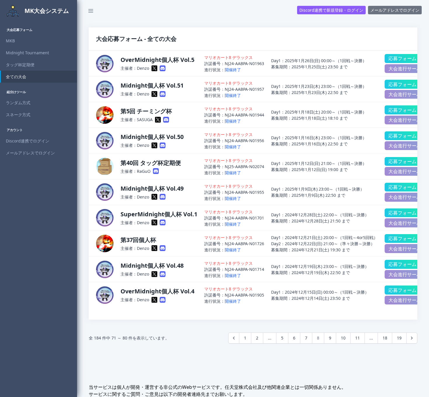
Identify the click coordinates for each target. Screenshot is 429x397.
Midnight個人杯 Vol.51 (152, 85)
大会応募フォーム (19, 29)
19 (399, 338)
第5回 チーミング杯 (146, 111)
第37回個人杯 (138, 240)
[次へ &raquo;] (411, 338)
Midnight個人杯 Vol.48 (152, 265)
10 (343, 338)
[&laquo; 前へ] (233, 338)
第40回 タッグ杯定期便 (151, 163)
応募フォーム (402, 58)
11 (357, 338)
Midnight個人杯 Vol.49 (152, 188)
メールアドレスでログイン (394, 10)
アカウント (15, 130)
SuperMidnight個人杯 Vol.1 (159, 214)
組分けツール (16, 92)
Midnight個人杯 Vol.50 (152, 137)
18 (385, 338)
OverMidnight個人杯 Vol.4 (157, 291)
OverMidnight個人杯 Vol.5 (157, 60)
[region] (38, 209)
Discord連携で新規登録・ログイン (331, 10)
